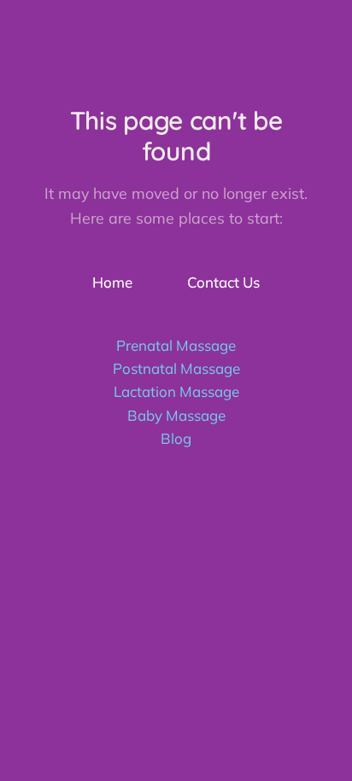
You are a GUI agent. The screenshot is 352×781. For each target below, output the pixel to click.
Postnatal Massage (176, 368)
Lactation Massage (176, 391)
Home (112, 282)
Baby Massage (176, 415)
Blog (176, 438)
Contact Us (223, 282)
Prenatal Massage (176, 345)
